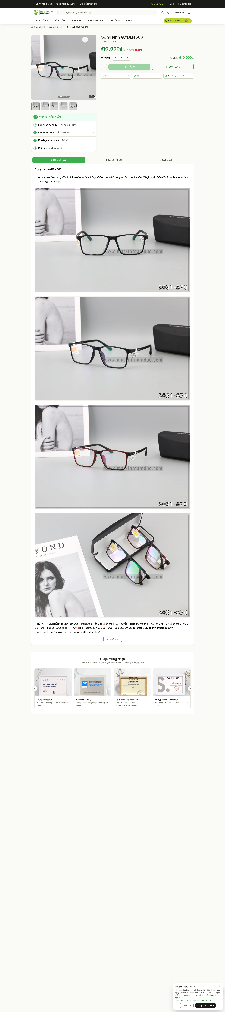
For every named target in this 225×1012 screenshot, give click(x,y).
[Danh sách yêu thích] (168, 12)
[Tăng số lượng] (127, 57)
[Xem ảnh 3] (64, 96)
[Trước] (34, 688)
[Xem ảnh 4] (66, 96)
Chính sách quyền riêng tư (200, 1000)
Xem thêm (111, 639)
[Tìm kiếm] (162, 12)
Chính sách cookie (182, 1000)
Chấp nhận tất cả (205, 1005)
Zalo (172, 3)
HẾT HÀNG (129, 66)
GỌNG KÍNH (40, 20)
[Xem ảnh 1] (61, 96)
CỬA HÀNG (174, 66)
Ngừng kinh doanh (54, 27)
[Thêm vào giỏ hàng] (104, 67)
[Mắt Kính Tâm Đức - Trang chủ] (44, 12)
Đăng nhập (179, 12)
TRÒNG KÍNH (59, 20)
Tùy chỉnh (187, 1005)
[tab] (35, 106)
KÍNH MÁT (76, 20)
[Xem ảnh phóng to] (91, 40)
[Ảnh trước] (36, 67)
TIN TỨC (114, 20)
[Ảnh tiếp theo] (92, 67)
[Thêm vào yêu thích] (85, 40)
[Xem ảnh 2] (63, 96)
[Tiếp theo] (190, 688)
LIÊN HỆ (128, 20)
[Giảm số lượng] (115, 57)
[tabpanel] (112, 404)
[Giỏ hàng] (189, 12)
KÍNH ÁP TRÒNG (95, 20)
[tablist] (112, 160)
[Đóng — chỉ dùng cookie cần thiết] (219, 987)
